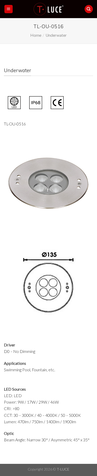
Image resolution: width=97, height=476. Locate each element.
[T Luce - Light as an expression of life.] (48, 9)
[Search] (89, 9)
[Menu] (8, 9)
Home (35, 35)
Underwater (56, 35)
